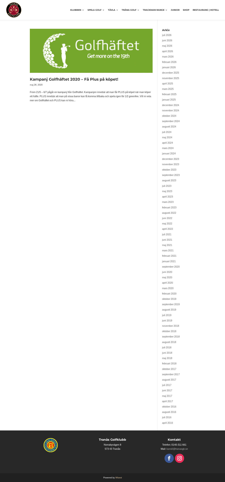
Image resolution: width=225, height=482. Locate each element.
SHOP (186, 10)
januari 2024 (169, 153)
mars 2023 (168, 202)
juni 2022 (167, 218)
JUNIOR (175, 10)
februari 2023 (169, 207)
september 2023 (171, 175)
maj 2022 (167, 223)
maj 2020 (167, 277)
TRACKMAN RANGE (153, 10)
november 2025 (170, 78)
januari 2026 (169, 67)
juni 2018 (167, 353)
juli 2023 (166, 186)
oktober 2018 (169, 331)
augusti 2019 (169, 309)
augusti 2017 (169, 379)
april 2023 (167, 196)
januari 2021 (169, 261)
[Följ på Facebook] (169, 458)
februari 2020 (169, 293)
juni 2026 (167, 40)
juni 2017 (167, 390)
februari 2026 (169, 62)
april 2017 (167, 401)
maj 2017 (167, 396)
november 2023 (170, 164)
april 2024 (167, 142)
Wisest (118, 477)
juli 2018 (166, 347)
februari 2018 (169, 363)
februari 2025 (169, 94)
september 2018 (171, 336)
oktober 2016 (169, 406)
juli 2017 (166, 385)
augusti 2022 (169, 213)
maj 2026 (167, 46)
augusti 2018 (169, 342)
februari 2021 (169, 256)
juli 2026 (166, 35)
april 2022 (167, 229)
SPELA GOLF (94, 10)
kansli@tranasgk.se (177, 449)
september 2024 (171, 121)
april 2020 (167, 282)
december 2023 (170, 159)
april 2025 (167, 83)
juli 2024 (166, 132)
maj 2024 (167, 137)
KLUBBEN (75, 10)
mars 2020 (168, 288)
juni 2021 (167, 239)
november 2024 (170, 110)
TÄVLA (111, 10)
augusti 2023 (169, 180)
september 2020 (171, 266)
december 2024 (170, 105)
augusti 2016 (169, 412)
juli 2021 (166, 234)
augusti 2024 (169, 126)
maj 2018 (167, 358)
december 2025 (170, 72)
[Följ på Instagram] (179, 458)
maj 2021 (167, 245)
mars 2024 (168, 148)
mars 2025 (168, 89)
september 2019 (171, 304)
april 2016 (167, 423)
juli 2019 (166, 315)
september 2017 (171, 374)
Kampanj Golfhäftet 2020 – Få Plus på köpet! (74, 79)
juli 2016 (166, 417)
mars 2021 (168, 250)
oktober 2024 (169, 116)
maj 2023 (167, 191)
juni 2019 (167, 320)
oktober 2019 (169, 299)
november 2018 (170, 326)
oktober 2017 (169, 369)
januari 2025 (169, 99)
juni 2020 (167, 272)
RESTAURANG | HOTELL (206, 10)
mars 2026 (168, 56)
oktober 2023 (169, 169)
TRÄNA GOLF (129, 10)
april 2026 (167, 51)
